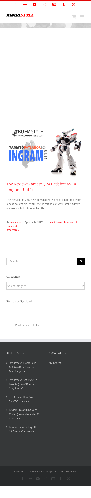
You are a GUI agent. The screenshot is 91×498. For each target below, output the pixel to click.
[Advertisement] (45, 75)
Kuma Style (16, 222)
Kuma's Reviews (64, 222)
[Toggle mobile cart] (74, 16)
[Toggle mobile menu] (82, 16)
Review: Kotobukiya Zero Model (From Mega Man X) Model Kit (24, 414)
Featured (50, 222)
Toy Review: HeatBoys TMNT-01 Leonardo (21, 399)
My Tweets (55, 363)
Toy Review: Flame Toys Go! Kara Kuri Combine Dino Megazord (22, 367)
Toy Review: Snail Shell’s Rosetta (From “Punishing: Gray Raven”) (23, 384)
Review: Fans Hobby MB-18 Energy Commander (23, 429)
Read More (11, 229)
